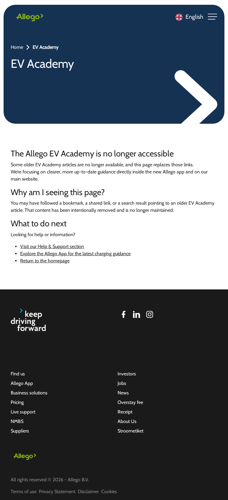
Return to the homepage (44, 261)
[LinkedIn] (136, 314)
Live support (23, 412)
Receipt (125, 412)
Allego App (22, 383)
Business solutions (29, 393)
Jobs (122, 383)
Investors (127, 374)
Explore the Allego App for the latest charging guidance (75, 253)
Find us (18, 374)
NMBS (17, 421)
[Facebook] (123, 314)
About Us (127, 421)
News (123, 393)
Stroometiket (130, 431)
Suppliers (20, 431)
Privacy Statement (57, 491)
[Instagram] (150, 314)
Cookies (109, 491)
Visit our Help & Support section (52, 246)
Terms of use (24, 491)
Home (17, 47)
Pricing (17, 402)
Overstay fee (130, 402)
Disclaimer (88, 491)
